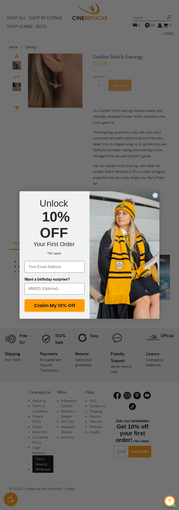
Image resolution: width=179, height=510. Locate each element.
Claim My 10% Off (54, 305)
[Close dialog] (155, 195)
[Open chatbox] (169, 501)
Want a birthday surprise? (47, 279)
